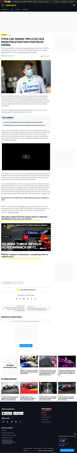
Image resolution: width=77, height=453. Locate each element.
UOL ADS (46, 1)
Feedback (4, 430)
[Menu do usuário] (73, 5)
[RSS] (20, 421)
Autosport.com (45, 419)
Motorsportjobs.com (46, 417)
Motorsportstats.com (47, 422)
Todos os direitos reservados (45, 450)
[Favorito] (44, 56)
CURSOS (35, 1)
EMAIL (71, 1)
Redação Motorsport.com (7, 55)
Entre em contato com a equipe (9, 435)
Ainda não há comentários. (26, 321)
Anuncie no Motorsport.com (8, 432)
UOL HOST (24, 1)
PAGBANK (29, 1)
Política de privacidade (48, 448)
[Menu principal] (3, 5)
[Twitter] (20, 298)
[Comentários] (48, 56)
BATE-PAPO (64, 1)
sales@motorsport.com (7, 437)
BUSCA (56, 1)
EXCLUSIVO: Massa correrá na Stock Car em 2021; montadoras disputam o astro (24, 125)
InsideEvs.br (44, 412)
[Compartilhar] (41, 56)
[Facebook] (16, 298)
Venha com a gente (13, 212)
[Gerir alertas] (35, 298)
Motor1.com (44, 414)
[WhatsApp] (23, 298)
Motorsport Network (33, 450)
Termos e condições (27, 448)
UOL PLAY (40, 1)
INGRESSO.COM (16, 1)
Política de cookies (37, 448)
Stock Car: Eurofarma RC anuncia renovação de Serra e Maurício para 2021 (23, 122)
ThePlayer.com (23, 206)
